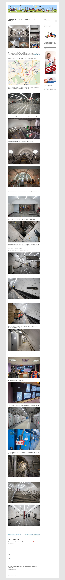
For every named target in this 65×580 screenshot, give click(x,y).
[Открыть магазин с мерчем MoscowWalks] (50, 62)
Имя (9, 554)
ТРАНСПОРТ (32, 527)
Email (9, 558)
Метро (29, 527)
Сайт (9, 562)
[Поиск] (56, 21)
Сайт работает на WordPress (12, 575)
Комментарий (11, 543)
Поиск (45, 19)
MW (23, 527)
